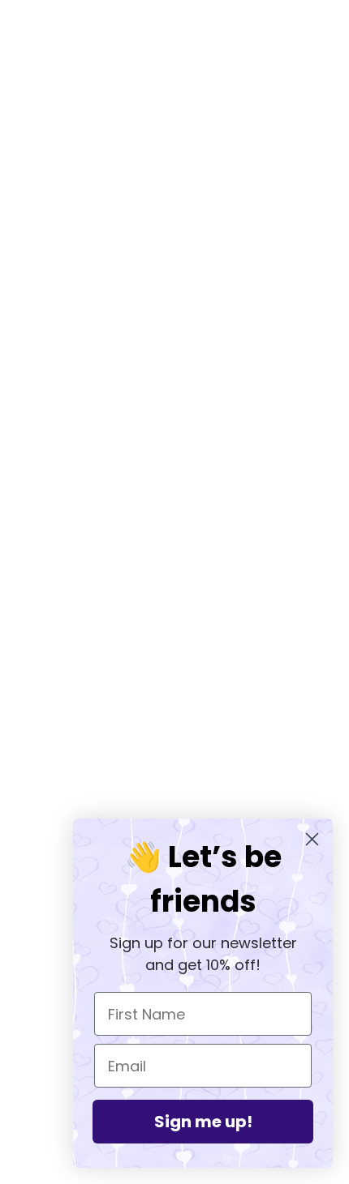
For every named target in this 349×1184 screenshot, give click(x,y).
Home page (185, 215)
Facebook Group (174, 723)
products (198, 234)
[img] (139, 598)
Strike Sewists (174, 772)
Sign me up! (203, 1121)
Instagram (174, 747)
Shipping (174, 796)
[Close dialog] (312, 839)
